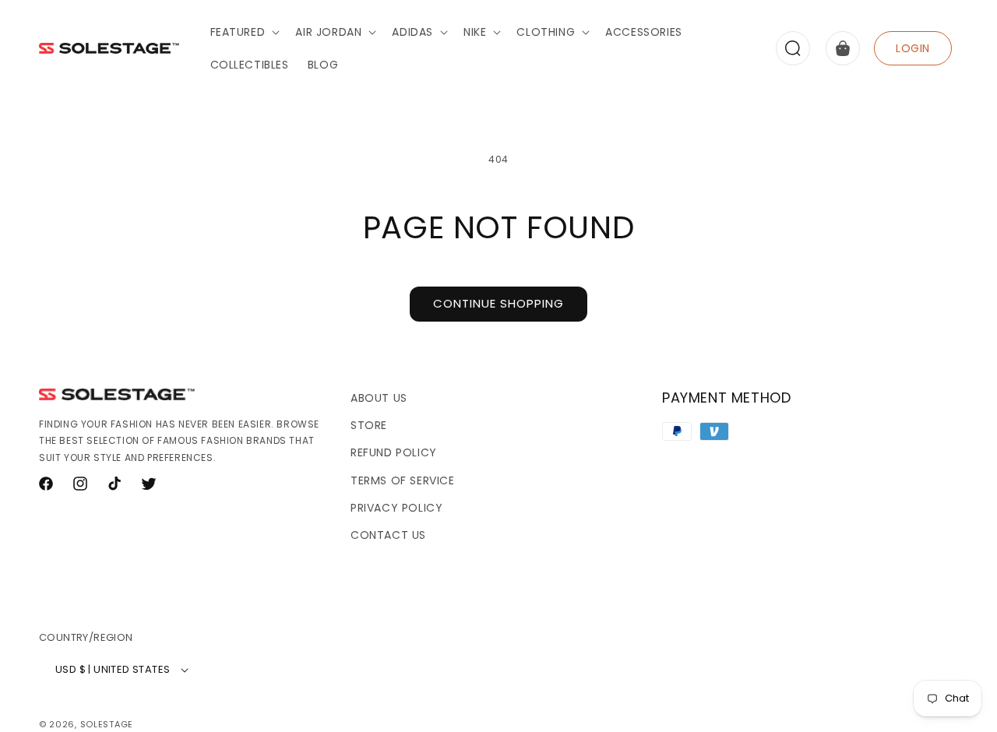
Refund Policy (394, 452)
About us (379, 398)
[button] (244, 32)
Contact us (388, 535)
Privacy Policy (396, 508)
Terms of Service (403, 480)
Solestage (106, 724)
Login (913, 48)
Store (369, 425)
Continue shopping (498, 303)
